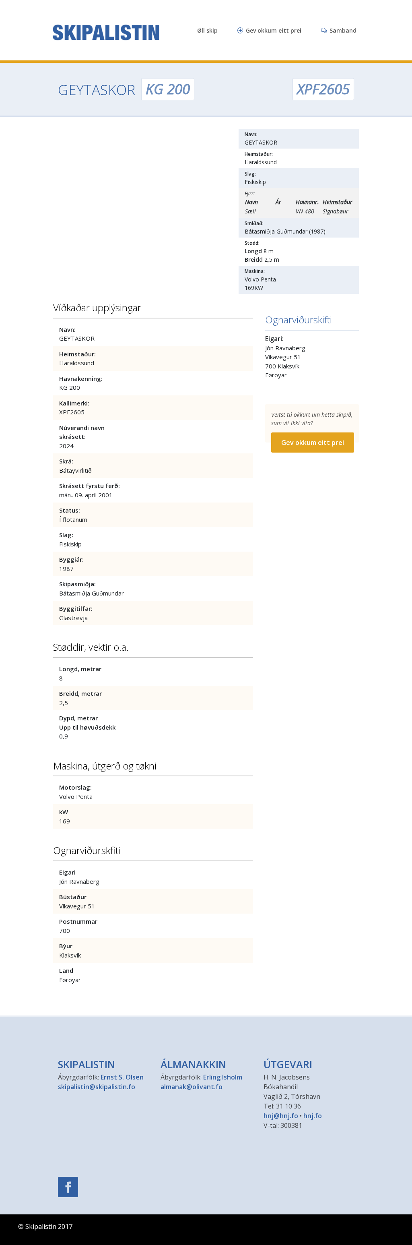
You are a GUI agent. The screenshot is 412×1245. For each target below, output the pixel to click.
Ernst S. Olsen (122, 1077)
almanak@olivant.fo (191, 1086)
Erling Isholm (222, 1077)
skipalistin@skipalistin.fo (96, 1086)
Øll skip (207, 30)
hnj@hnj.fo (281, 1115)
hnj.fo (312, 1115)
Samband (342, 30)
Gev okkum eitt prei (272, 30)
